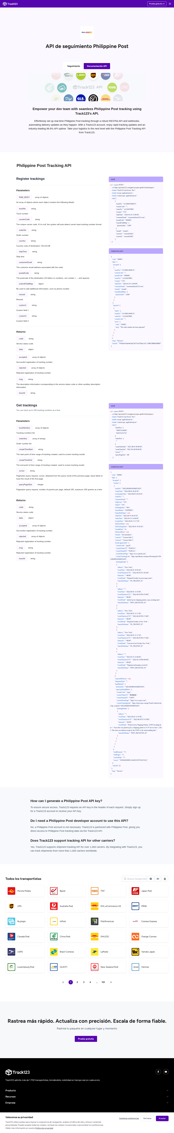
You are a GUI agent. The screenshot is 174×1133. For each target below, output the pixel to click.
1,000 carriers (77, 850)
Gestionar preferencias (129, 1118)
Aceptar (162, 1118)
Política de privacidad (44, 1128)
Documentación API (97, 66)
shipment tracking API (69, 847)
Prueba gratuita (86, 1039)
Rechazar (147, 1118)
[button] (87, 1091)
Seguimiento (73, 66)
